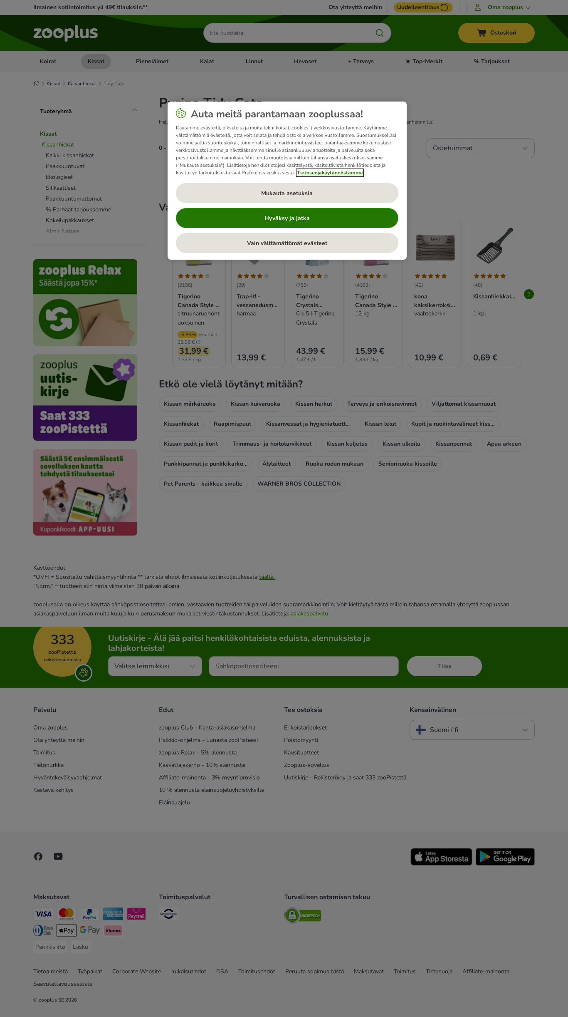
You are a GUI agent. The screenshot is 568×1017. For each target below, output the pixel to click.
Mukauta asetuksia (287, 193)
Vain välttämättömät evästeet (287, 243)
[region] (287, 181)
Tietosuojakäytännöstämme (330, 172)
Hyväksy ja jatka (287, 218)
